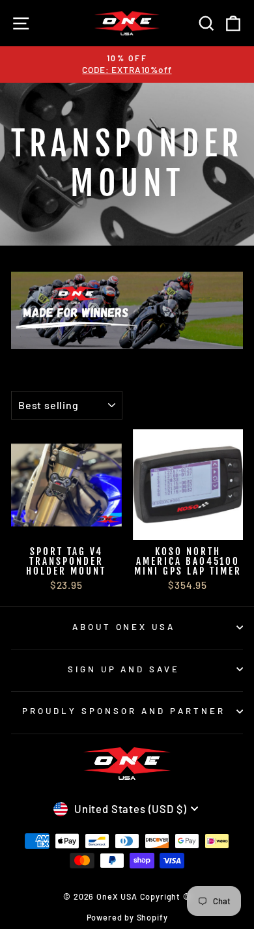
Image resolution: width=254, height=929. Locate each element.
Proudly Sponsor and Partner (123, 711)
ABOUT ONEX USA (124, 627)
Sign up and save (124, 669)
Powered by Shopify (127, 917)
